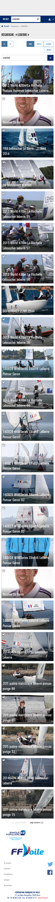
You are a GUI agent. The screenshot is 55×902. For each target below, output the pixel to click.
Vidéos (39, 44)
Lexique (7, 879)
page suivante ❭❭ (37, 822)
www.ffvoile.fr (43, 898)
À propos (7, 863)
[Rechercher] (38, 19)
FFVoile (40, 7)
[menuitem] (50, 19)
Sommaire (8, 885)
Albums (48, 44)
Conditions (8, 874)
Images (49, 50)
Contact (7, 868)
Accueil (6, 26)
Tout (30, 44)
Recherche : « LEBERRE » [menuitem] (20, 26)
